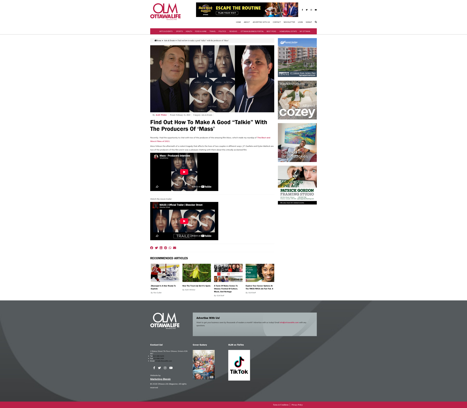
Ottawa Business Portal (252, 31)
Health (189, 31)
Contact (277, 22)
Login (300, 22)
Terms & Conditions (281, 404)
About (247, 22)
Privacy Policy (297, 404)
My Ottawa (305, 31)
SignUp (309, 22)
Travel (212, 31)
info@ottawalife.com (289, 322)
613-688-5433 (158, 356)
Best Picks (271, 31)
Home (238, 22)
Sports (179, 31)
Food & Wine (201, 31)
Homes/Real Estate (288, 31)
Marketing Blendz (160, 378)
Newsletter (289, 22)
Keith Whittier (161, 115)
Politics (222, 31)
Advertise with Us (261, 22)
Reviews (233, 31)
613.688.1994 (158, 358)
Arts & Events (166, 31)
